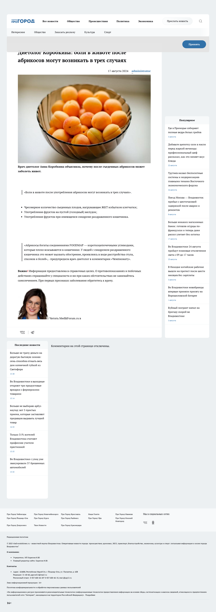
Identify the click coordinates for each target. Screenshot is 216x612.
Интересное (18, 32)
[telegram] (33, 332)
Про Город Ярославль (70, 514)
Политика (123, 21)
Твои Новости (40, 525)
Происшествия (98, 21)
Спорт (107, 32)
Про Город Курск (41, 518)
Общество (73, 21)
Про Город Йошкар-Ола (17, 518)
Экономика (145, 21)
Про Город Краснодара (71, 525)
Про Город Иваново (124, 514)
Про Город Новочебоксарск (46, 514)
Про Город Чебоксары (16, 514)
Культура (89, 32)
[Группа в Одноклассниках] (153, 522)
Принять (194, 44)
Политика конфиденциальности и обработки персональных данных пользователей (44, 587)
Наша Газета (93, 514)
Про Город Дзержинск (16, 525)
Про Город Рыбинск (69, 518)
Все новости (50, 21)
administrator (141, 71)
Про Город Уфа (95, 518)
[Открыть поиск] (200, 21)
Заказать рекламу (65, 32)
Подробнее (90, 595)
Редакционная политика (17, 537)
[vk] (22, 332)
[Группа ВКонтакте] (145, 522)
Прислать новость (177, 21)
